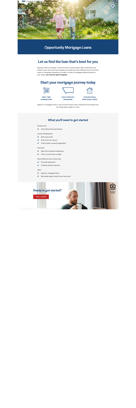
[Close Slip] (113, 6)
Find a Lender (41, 196)
